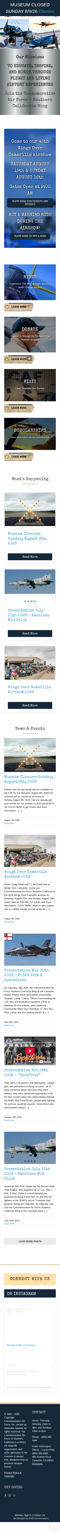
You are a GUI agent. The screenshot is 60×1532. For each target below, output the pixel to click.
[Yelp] (14, 1495)
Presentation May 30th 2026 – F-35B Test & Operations (26, 975)
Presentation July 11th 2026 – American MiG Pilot (29, 615)
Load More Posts (30, 1241)
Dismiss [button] (46, 11)
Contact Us (39, 1515)
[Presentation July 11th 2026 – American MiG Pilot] (30, 581)
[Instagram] (10, 1495)
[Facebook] (5, 1495)
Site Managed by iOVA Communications (30, 1518)
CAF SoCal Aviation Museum (19, 1387)
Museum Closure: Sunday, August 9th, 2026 (27, 538)
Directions (37, 1464)
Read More (30, 557)
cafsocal (38, 1387)
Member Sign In (23, 1515)
